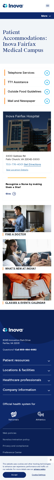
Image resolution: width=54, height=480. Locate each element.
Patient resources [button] (16, 360)
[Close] (51, 460)
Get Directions (32, 164)
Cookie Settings (39, 475)
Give (8, 193)
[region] (27, 468)
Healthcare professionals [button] (22, 379)
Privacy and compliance (16, 446)
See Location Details (17, 170)
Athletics (41, 419)
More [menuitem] (44, 15)
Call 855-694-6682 (26, 349)
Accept (14, 475)
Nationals (14, 419)
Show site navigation (47, 5)
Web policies (9, 433)
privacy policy (39, 469)
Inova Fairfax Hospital (22, 116)
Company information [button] (19, 389)
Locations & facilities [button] (19, 370)
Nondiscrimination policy (16, 439)
